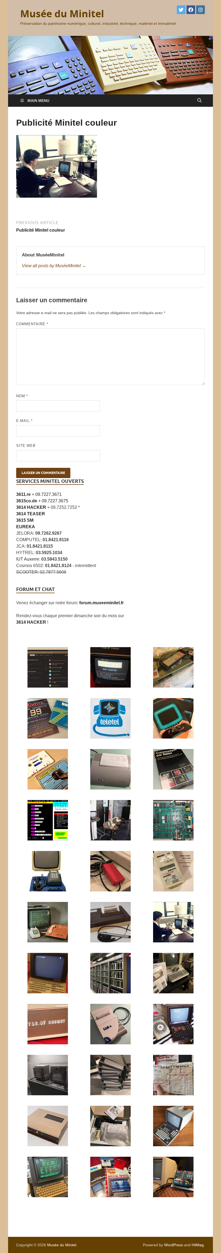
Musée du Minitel (62, 13)
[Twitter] (181, 9)
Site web (26, 446)
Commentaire (32, 324)
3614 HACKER (31, 622)
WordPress (173, 1245)
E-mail (24, 421)
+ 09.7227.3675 (42, 501)
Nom (22, 396)
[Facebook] (191, 9)
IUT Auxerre (27, 559)
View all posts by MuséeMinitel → (54, 265)
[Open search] (199, 100)
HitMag (198, 1245)
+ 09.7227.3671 (39, 494)
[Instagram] (200, 9)
